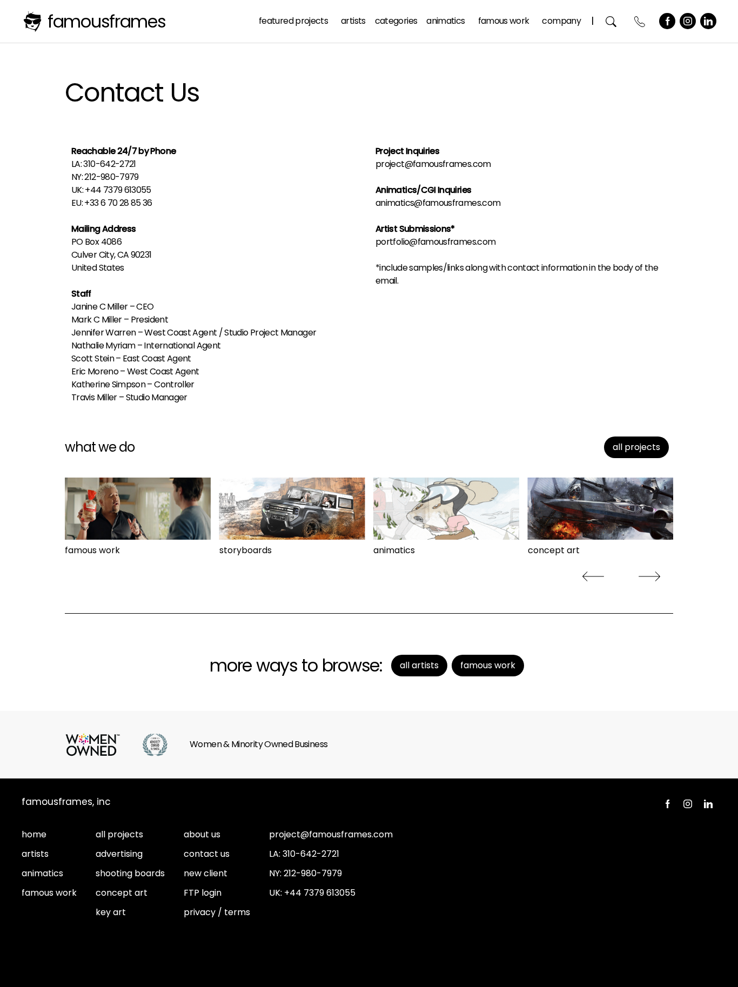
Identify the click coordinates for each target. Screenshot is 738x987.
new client (205, 873)
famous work (49, 893)
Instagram (688, 21)
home (34, 834)
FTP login (203, 893)
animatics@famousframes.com (437, 203)
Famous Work (503, 21)
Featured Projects (293, 21)
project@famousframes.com (433, 164)
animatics (42, 873)
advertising (119, 854)
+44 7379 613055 (319, 893)
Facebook (667, 21)
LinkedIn (708, 21)
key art (111, 912)
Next (649, 576)
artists (35, 854)
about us (202, 834)
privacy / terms (217, 912)
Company (561, 21)
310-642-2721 (109, 164)
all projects (636, 447)
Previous (593, 576)
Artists (353, 21)
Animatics (445, 21)
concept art (121, 893)
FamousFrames (107, 21)
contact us (207, 854)
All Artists (419, 665)
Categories (396, 21)
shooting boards (130, 873)
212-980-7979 (111, 177)
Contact (640, 21)
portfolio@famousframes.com (435, 242)
